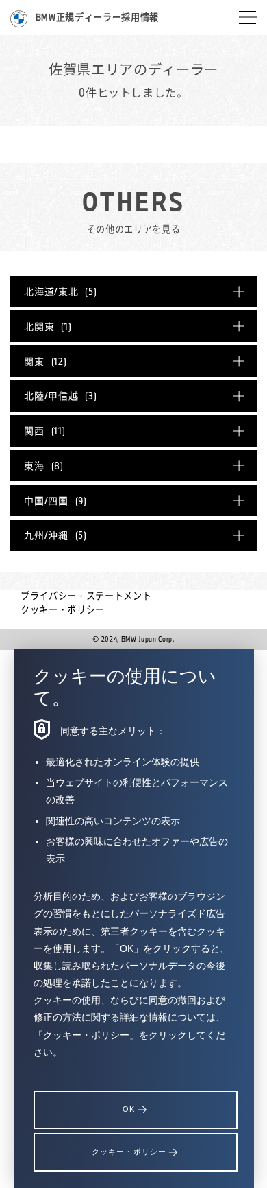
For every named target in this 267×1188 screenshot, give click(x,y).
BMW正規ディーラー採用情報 (97, 17)
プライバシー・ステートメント (86, 596)
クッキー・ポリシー (63, 609)
